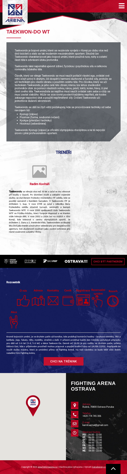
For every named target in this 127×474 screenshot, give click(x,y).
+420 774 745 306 (92, 416)
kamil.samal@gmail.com (95, 425)
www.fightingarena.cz (47, 467)
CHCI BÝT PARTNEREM (108, 261)
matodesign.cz (99, 467)
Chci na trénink (63, 361)
